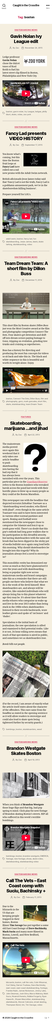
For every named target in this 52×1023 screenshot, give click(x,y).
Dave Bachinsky (38, 985)
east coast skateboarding (27, 988)
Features (26, 417)
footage (9, 859)
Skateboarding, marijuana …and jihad (26, 425)
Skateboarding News (26, 30)
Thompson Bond (13, 1005)
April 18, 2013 (34, 760)
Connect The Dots (21, 398)
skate (13, 114)
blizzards (10, 982)
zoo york (27, 114)
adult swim (11, 239)
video (19, 114)
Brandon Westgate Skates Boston (26, 750)
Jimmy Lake (40, 991)
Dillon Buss (35, 398)
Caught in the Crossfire (26, 5)
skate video (38, 859)
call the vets (27, 982)
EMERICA (44, 856)
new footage (19, 859)
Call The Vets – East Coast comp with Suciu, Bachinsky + (26, 886)
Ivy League (29, 111)
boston (9, 111)
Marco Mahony (36, 993)
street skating (40, 1002)
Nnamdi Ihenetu (19, 996)
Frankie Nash (12, 991)
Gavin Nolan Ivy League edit (26, 38)
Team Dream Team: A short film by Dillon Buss (26, 268)
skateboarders (29, 729)
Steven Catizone (25, 1002)
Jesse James (26, 241)
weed (39, 729)
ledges (38, 111)
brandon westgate (31, 856)
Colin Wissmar (40, 982)
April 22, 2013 (34, 435)
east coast (10, 988)
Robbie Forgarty (34, 996)
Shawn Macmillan (23, 999)
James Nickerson (26, 991)
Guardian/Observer (37, 481)
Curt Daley (10, 985)
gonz (20, 401)
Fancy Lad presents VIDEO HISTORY (26, 136)
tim (23, 1005)
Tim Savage (30, 1005)
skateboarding (19, 244)
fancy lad (28, 239)
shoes (29, 859)
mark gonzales (30, 401)
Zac (17, 48)
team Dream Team (34, 404)
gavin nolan (18, 111)
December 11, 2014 (33, 280)
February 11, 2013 (33, 897)
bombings (10, 729)
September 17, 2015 (33, 145)
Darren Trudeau (23, 985)
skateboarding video (29, 861)
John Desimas (12, 993)
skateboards (11, 1002)
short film (42, 401)
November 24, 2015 (34, 48)
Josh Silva (24, 993)
